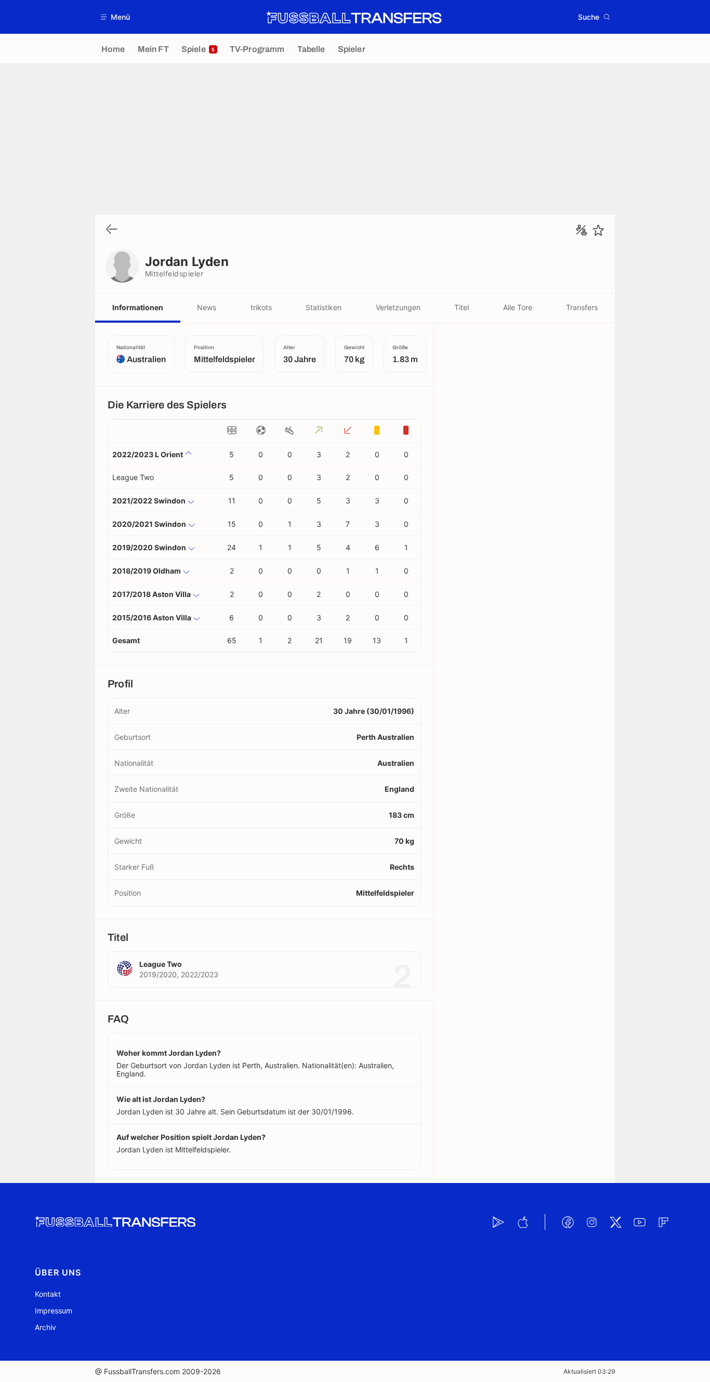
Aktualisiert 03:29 (589, 1371)
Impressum (53, 1310)
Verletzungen (398, 307)
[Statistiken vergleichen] (581, 230)
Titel (461, 307)
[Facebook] (567, 1222)
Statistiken (323, 307)
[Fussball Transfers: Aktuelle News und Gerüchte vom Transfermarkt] (354, 17)
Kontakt (48, 1294)
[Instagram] (591, 1222)
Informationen (137, 307)
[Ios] (522, 1222)
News (206, 307)
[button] (115, 16)
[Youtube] (639, 1222)
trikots (261, 307)
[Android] (498, 1222)
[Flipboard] (663, 1222)
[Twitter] (615, 1222)
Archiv (45, 1327)
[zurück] (112, 230)
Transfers (582, 307)
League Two (133, 477)
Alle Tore (517, 307)
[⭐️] (598, 230)
